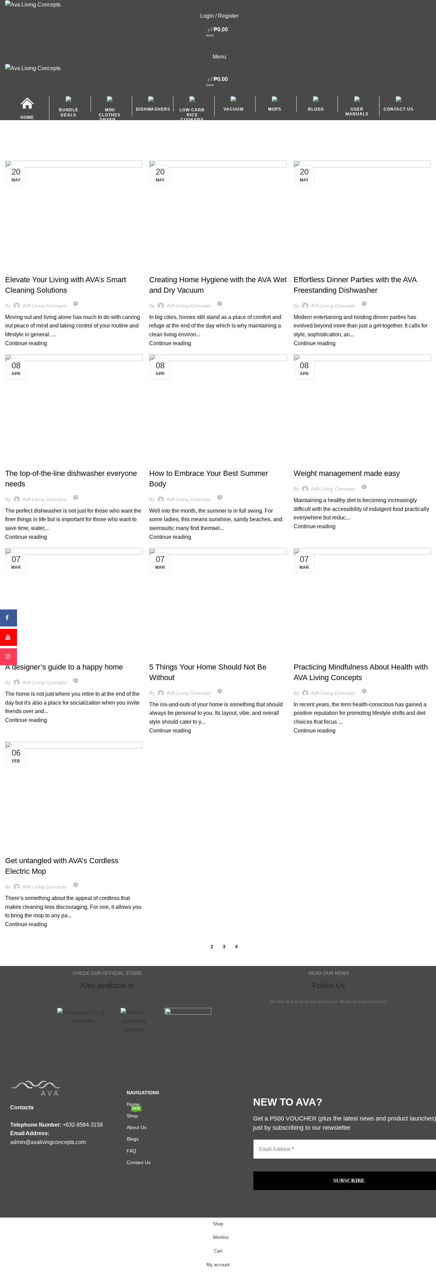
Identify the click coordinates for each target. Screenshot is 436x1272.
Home (10, 157)
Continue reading (26, 343)
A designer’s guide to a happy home (64, 667)
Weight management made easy (347, 473)
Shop (133, 1114)
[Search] (218, 43)
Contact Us (139, 1162)
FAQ (131, 1151)
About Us (136, 1127)
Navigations (143, 1092)
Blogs (16, 267)
